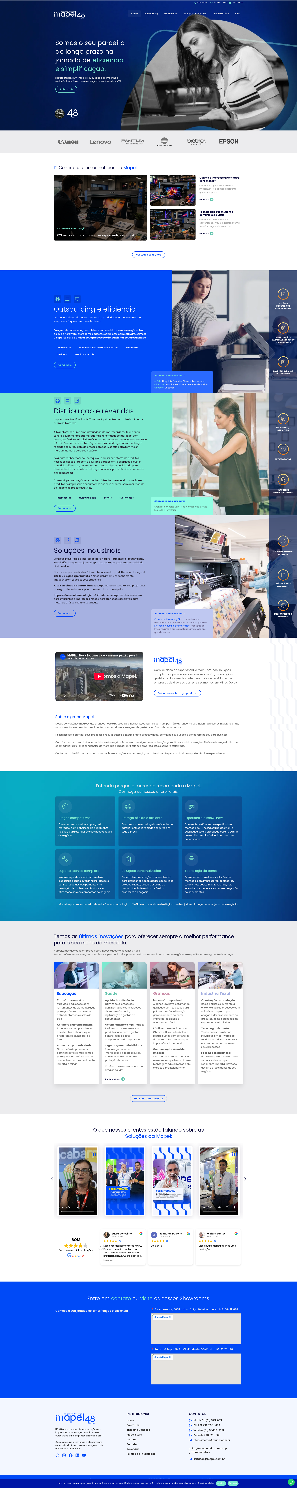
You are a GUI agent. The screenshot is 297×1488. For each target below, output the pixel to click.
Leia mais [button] (132, 1260)
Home (134, 13)
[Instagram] (64, 1455)
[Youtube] (84, 1455)
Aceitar (220, 1483)
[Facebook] (71, 1455)
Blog (237, 13)
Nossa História (221, 13)
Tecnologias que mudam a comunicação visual (216, 213)
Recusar (233, 1483)
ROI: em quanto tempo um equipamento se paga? (96, 235)
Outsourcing (151, 13)
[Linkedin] (77, 1455)
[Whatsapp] (57, 1455)
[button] (78, 1181)
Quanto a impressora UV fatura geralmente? (219, 179)
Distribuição (171, 13)
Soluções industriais (195, 13)
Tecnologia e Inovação (71, 228)
